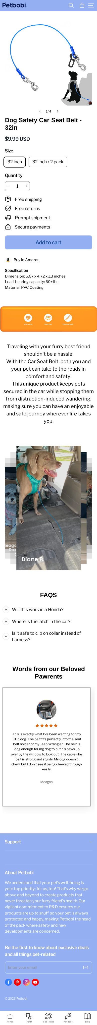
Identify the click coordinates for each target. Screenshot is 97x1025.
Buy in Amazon (25, 260)
